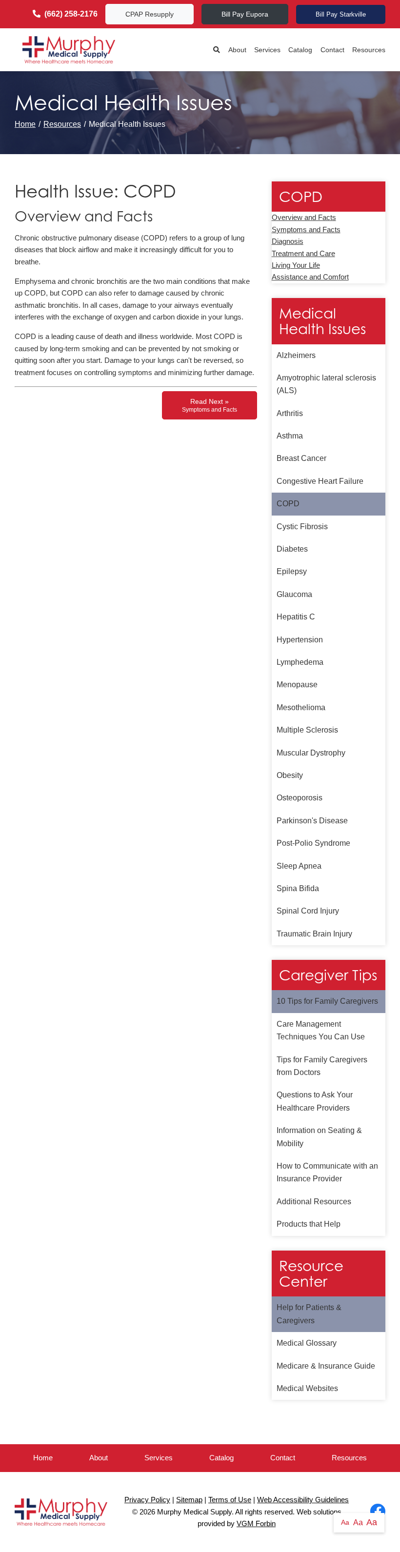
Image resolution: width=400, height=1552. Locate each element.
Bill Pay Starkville (341, 14)
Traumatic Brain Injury (314, 934)
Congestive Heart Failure (320, 481)
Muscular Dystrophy (311, 753)
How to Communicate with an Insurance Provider (327, 1172)
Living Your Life (296, 265)
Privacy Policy (147, 1500)
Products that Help (308, 1224)
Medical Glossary (307, 1343)
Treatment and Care (303, 254)
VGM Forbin (256, 1524)
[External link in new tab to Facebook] (377, 1512)
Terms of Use (229, 1500)
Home (25, 124)
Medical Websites (307, 1388)
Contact (332, 50)
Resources (368, 50)
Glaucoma (294, 594)
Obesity (290, 775)
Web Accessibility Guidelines (303, 1500)
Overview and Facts (304, 217)
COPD (288, 503)
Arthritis (290, 413)
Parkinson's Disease (312, 820)
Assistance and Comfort (310, 277)
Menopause (297, 684)
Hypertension (300, 640)
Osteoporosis (299, 798)
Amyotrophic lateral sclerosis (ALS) (326, 384)
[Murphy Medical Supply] (69, 49)
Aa (345, 1522)
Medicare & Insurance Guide (326, 1366)
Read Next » (209, 405)
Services (267, 50)
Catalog (300, 50)
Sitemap (189, 1500)
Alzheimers (296, 355)
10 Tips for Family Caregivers (327, 1001)
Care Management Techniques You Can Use (321, 1030)
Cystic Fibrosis (302, 526)
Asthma (290, 436)
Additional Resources (314, 1201)
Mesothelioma (301, 707)
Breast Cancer (301, 458)
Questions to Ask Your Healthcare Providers (315, 1101)
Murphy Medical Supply (194, 1512)
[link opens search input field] (216, 50)
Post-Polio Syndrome (313, 843)
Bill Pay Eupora (244, 14)
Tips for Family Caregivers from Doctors (322, 1065)
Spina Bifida (298, 888)
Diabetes (292, 549)
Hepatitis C (296, 617)
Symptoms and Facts (306, 230)
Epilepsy (292, 571)
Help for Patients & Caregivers (309, 1313)
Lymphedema (300, 662)
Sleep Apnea (299, 866)
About (237, 50)
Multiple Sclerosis (307, 730)
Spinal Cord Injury (308, 911)
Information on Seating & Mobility (319, 1136)
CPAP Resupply (149, 14)
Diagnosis (287, 241)
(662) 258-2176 (71, 14)
